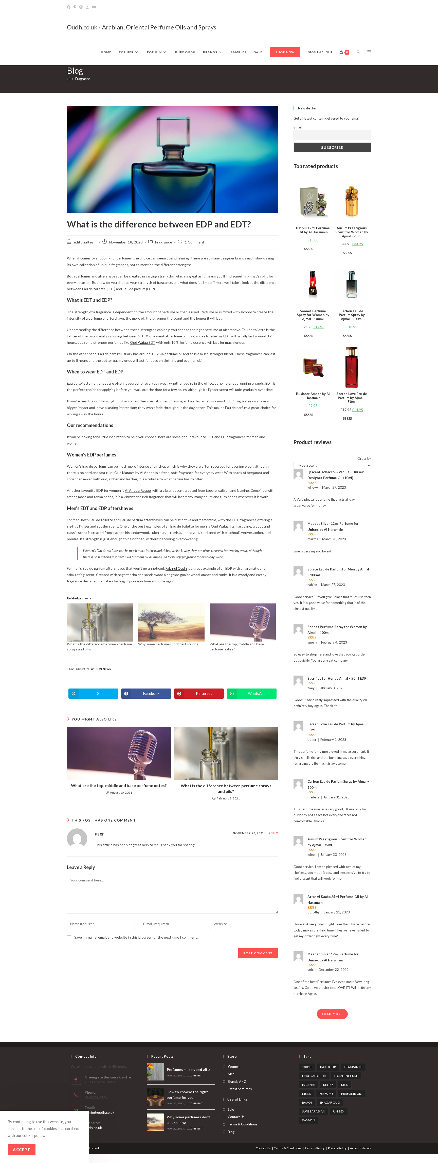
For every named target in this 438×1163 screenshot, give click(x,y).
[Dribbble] (81, 7)
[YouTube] (94, 7)
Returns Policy (314, 1148)
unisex (338, 1111)
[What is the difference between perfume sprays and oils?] (100, 622)
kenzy (328, 1085)
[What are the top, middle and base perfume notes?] (243, 622)
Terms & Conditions (242, 1124)
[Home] (68, 79)
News (107, 668)
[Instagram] (87, 7)
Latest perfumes (240, 1089)
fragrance (353, 1067)
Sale (231, 1109)
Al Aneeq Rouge (138, 490)
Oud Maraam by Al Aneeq (134, 472)
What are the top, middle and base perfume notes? (119, 785)
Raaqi (307, 1102)
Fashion (96, 668)
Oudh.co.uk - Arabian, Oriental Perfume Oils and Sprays (141, 27)
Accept (21, 1149)
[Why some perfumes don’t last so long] (155, 1122)
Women (234, 1066)
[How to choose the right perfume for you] (155, 1097)
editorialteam (85, 242)
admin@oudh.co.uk (99, 1112)
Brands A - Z (237, 1081)
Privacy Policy (337, 1148)
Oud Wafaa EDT (142, 342)
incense (308, 1085)
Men (231, 1074)
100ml (307, 1067)
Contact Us (236, 1117)
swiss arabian (313, 1111)
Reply (273, 833)
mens (306, 1093)
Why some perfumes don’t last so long (168, 644)
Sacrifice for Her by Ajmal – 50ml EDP (336, 678)
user (99, 834)
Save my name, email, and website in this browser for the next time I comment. (136, 937)
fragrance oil (314, 1076)
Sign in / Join (320, 52)
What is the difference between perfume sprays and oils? (226, 788)
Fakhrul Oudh (176, 568)
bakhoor (328, 1067)
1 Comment (195, 242)
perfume (326, 1093)
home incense (346, 1076)
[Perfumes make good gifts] (155, 1071)
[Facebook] (69, 7)
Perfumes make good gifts (189, 1069)
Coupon (82, 668)
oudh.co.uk (93, 1127)
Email (298, 127)
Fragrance (82, 79)
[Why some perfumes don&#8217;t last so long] (171, 622)
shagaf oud (330, 1102)
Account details (360, 1148)
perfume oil (351, 1093)
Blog (231, 1132)
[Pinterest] (75, 7)
